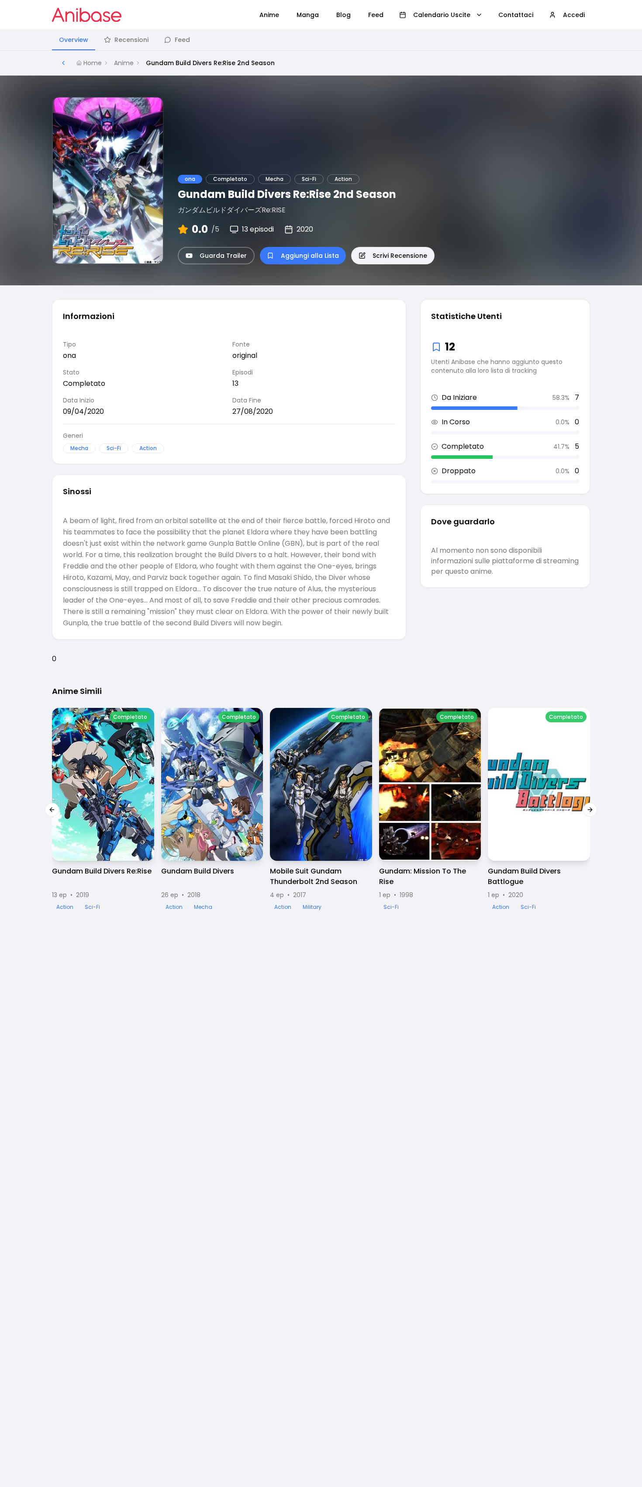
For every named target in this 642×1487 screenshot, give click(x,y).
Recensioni (131, 39)
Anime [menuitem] (269, 14)
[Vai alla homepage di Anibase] (86, 15)
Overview (73, 39)
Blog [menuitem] (343, 14)
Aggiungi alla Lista (310, 255)
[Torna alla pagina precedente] (63, 63)
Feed (182, 39)
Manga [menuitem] (308, 14)
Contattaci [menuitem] (515, 14)
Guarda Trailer (223, 255)
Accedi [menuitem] (574, 14)
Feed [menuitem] (375, 14)
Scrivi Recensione (400, 255)
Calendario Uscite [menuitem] (441, 14)
